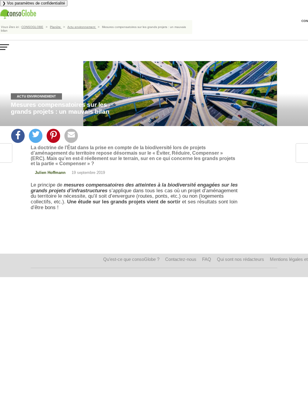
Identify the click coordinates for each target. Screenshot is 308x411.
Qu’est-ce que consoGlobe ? (131, 259)
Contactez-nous (180, 259)
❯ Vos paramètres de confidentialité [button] (33, 3)
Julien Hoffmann (50, 172)
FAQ (206, 259)
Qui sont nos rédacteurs (240, 259)
